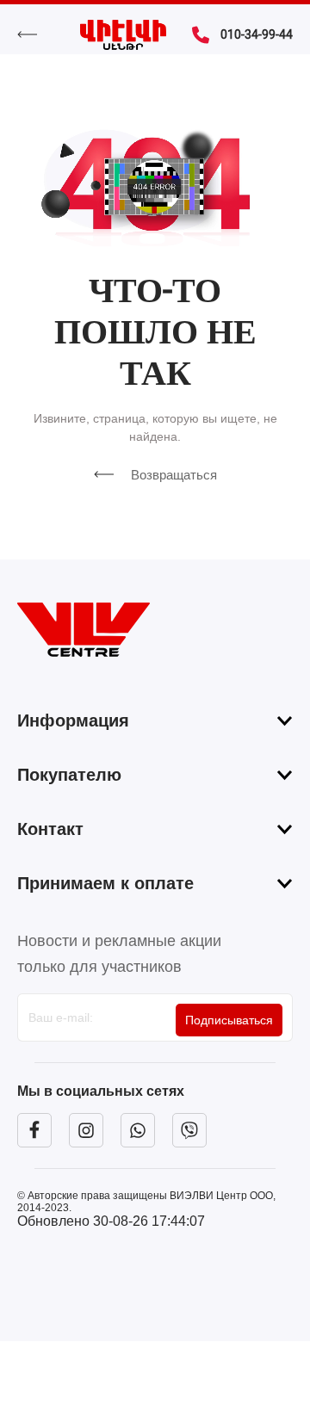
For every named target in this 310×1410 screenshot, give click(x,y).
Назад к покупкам (35, 34)
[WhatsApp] (138, 1130)
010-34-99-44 (256, 34)
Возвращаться (174, 474)
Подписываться (229, 1020)
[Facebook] (34, 1130)
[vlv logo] (155, 630)
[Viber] (189, 1130)
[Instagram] (86, 1130)
